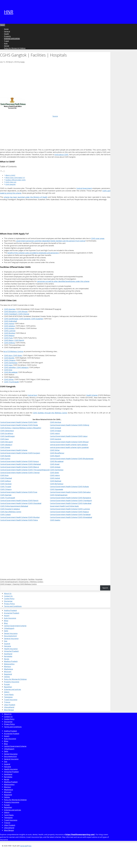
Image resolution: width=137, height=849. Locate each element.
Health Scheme (91, 395)
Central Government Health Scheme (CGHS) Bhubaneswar (72, 458)
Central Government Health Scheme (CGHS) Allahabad (20, 464)
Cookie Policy (9, 598)
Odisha (7, 676)
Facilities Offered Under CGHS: (15, 180)
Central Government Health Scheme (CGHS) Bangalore (70, 498)
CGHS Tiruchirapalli (11, 382)
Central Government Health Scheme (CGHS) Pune (18, 492)
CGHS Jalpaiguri (6, 445)
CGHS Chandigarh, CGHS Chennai (16, 314)
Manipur (7, 666)
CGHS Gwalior (55, 520)
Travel (6, 41)
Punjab (7, 684)
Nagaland (8, 674)
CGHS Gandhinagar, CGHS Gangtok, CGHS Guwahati (23, 319)
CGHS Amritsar (55, 422)
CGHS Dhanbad (6, 478)
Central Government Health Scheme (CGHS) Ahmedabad (71, 517)
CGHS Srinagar (55, 431)
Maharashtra (9, 664)
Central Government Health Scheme (13, 450)
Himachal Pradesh (11, 651)
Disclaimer (8, 601)
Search (105, 588)
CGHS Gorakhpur (6, 433)
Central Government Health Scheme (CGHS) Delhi (18, 422)
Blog (6, 623)
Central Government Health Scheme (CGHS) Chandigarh (71, 500)
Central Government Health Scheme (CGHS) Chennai (20, 472)
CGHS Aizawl (54, 464)
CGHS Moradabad (10, 372)
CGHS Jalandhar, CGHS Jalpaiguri (16, 367)
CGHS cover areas (97, 238)
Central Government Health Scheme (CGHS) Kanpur (19, 461)
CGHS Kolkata (9, 328)
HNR (8, 12)
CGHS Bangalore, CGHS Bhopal (15, 311)
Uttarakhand (9, 707)
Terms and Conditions (13, 606)
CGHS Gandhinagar (7, 436)
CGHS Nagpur (9, 335)
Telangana (8, 697)
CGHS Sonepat (55, 428)
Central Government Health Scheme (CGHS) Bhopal (69, 442)
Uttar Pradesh (9, 705)
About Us (7, 593)
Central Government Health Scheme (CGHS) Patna (19, 520)
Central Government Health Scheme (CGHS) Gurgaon (20, 453)
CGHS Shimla (5, 447)
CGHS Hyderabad (10, 321)
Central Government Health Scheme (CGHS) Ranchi (19, 500)
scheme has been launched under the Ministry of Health (25, 197)
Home (6, 29)
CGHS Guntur (5, 458)
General (7, 31)
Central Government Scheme (15, 626)
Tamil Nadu (9, 694)
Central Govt (32, 395)
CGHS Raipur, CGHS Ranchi (14, 340)
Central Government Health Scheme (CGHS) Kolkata (69, 486)
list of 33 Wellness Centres (13, 351)
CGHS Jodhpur (5, 481)
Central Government (84, 188)
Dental (6, 46)
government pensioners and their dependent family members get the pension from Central (50, 241)
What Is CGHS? (10, 175)
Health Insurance (11, 649)
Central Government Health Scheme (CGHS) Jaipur (69, 436)
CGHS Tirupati (5, 486)
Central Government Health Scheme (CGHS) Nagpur (69, 512)
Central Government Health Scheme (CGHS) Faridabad (70, 514)
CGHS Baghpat (55, 481)
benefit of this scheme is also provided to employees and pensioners (33, 253)
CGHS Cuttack (5, 514)
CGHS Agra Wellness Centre (10, 512)
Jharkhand (8, 654)
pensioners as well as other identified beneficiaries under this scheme (63, 281)
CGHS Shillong (9, 343)
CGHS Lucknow (9, 331)
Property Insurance (11, 682)
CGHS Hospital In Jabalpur (10, 509)
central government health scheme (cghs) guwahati (69, 447)
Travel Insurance (10, 699)
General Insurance (11, 638)
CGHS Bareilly (9, 358)
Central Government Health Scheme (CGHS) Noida (19, 425)
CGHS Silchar (9, 379)
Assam (6, 615)
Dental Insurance (10, 633)
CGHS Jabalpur (9, 326)
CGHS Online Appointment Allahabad (14, 506)
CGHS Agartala (9, 309)
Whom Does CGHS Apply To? (15, 178)
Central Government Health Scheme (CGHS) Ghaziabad (20, 503)
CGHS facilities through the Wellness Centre (50, 413)
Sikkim (6, 692)
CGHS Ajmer (54, 472)
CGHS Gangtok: (10, 184)
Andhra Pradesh (10, 610)
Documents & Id (10, 636)
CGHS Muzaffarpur (57, 453)
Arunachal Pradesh (11, 613)
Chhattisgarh (9, 628)
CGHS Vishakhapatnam (58, 495)
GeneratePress (25, 846)
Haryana (7, 646)
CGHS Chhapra (9, 360)
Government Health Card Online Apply (64, 506)
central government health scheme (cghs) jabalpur (69, 445)
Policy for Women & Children (14, 48)
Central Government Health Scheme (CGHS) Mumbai (20, 517)
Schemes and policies (12, 39)
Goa (5, 641)
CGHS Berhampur (56, 484)
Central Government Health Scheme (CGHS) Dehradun (70, 492)
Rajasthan (8, 687)
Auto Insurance (10, 618)
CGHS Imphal (9, 323)
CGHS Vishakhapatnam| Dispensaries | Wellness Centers (21, 582)
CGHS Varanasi (6, 484)
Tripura (7, 702)
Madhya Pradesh (11, 661)
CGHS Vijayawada (56, 489)
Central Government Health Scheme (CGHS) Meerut (19, 467)
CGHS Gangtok (55, 439)
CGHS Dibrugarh (6, 442)
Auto (6, 43)
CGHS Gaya (8, 365)
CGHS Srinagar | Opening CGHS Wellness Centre (18, 584)
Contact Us (8, 596)
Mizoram (7, 671)
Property (7, 36)
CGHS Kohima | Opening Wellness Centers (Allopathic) (20, 428)
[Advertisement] (55, 78)
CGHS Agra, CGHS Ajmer (13, 355)
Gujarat (7, 643)
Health (6, 34)
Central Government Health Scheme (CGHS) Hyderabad (70, 503)
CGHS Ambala (55, 467)
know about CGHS (61, 154)
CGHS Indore (55, 433)
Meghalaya (8, 669)
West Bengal (9, 710)
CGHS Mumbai (9, 333)
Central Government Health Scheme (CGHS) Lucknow (70, 509)
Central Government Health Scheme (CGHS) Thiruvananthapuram (25, 470)
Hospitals (38, 579)
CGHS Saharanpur (7, 431)
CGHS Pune (8, 338)
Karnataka (8, 656)
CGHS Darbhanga (10, 363)
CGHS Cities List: (10, 182)
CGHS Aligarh (55, 456)
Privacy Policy (9, 603)
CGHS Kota (8, 370)
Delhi (6, 631)
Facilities (31, 579)
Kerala (6, 659)
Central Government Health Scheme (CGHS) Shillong (69, 425)
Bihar (6, 620)
